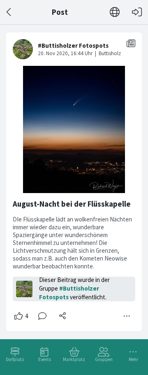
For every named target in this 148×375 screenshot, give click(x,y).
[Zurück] (9, 12)
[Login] (137, 12)
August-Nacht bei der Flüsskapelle (72, 204)
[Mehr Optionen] (127, 316)
